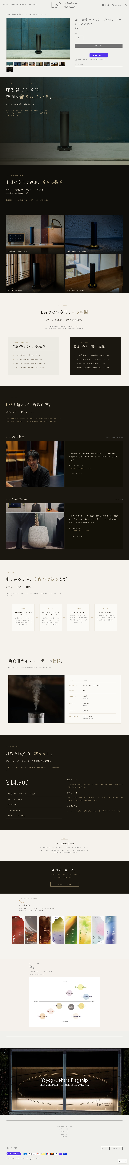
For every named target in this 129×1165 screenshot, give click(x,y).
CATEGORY (23, 5)
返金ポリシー (64, 1134)
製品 (13, 14)
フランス (115, 1148)
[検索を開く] (113, 5)
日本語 (119, 5)
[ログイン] (116, 5)
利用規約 (64, 1137)
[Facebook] (103, 5)
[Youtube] (108, 5)
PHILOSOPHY (14, 5)
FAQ (30, 5)
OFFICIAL (5, 5)
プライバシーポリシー (64, 1129)
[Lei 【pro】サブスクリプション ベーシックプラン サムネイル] (9, 64)
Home (8, 14)
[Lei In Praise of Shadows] (64, 5)
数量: (76, 33)
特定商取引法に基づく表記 (64, 1126)
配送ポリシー (64, 1131)
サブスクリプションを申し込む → (64, 884)
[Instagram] (105, 5)
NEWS (35, 5)
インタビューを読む (78, 474)
